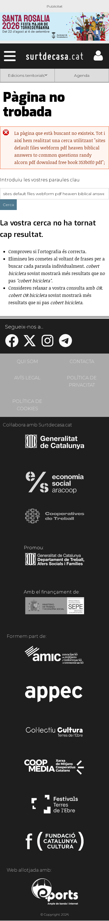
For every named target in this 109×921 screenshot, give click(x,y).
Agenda (81, 75)
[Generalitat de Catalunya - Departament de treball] (55, 565)
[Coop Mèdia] (55, 770)
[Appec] (55, 696)
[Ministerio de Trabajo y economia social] (55, 610)
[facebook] (11, 344)
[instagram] (47, 344)
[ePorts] (54, 892)
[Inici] (54, 56)
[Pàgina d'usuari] (98, 59)
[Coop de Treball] (55, 521)
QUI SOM (27, 361)
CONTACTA (82, 361)
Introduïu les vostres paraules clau (40, 180)
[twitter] (29, 344)
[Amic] (55, 659)
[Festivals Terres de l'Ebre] (55, 807)
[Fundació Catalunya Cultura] (55, 844)
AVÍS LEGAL (27, 377)
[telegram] (65, 344)
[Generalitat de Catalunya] (55, 447)
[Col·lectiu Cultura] (55, 733)
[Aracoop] (55, 484)
